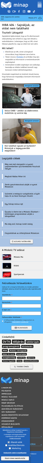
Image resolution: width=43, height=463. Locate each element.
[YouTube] (29, 11)
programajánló (11, 346)
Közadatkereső (8, 421)
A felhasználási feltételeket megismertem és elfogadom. (19, 321)
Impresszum (6, 394)
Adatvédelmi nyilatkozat (20, 322)
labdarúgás (32, 341)
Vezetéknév (6, 295)
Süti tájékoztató (9, 412)
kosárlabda (21, 354)
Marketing (16, 448)
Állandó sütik (16, 442)
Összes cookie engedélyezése (15, 458)
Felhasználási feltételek (11, 317)
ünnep (19, 361)
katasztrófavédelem (31, 361)
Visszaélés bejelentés (11, 424)
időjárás (18, 341)
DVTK (6, 341)
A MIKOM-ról (7, 388)
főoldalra (20, 57)
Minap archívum (8, 403)
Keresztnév (6, 302)
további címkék (23, 367)
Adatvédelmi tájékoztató (12, 409)
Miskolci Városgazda (18, 351)
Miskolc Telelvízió (9, 397)
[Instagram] (24, 11)
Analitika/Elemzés (16, 445)
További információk (15, 438)
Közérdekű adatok (9, 418)
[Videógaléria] (14, 11)
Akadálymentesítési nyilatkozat (15, 415)
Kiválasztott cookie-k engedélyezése (15, 453)
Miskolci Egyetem (9, 361)
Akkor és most (8, 354)
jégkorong (31, 358)
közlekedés (27, 346)
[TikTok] (34, 11)
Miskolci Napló (8, 400)
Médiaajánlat (7, 427)
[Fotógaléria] (9, 11)
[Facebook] (19, 11)
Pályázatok (6, 391)
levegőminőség (9, 358)
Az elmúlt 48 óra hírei (22, 241)
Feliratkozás (22, 328)
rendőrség (21, 358)
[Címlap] (14, 5)
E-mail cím (6, 310)
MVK (5, 350)
